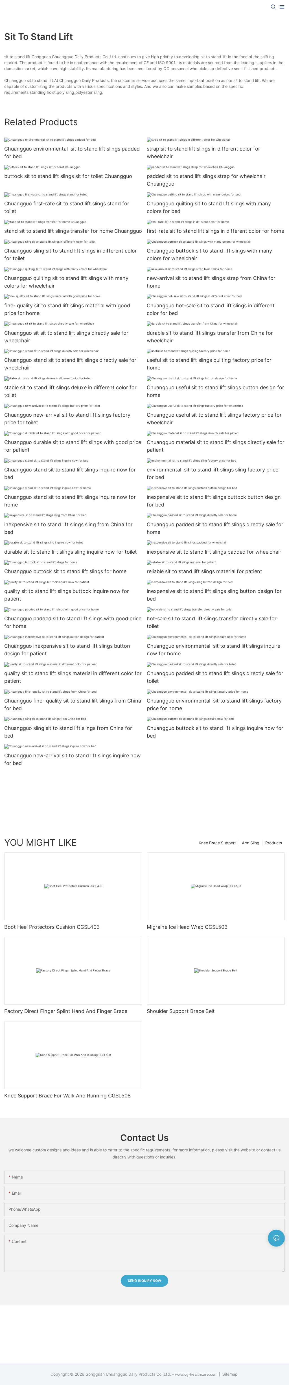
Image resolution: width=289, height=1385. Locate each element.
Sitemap (229, 1374)
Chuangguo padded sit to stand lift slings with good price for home (72, 622)
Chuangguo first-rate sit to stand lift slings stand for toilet (66, 207)
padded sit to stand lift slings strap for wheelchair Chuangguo (206, 180)
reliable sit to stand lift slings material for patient (204, 571)
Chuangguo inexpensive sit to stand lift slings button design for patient (67, 649)
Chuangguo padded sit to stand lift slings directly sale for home (215, 528)
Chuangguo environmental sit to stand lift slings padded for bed (72, 152)
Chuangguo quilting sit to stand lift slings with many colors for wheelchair (66, 282)
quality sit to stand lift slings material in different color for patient (73, 677)
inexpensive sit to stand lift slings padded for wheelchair (214, 552)
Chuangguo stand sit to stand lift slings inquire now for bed (70, 473)
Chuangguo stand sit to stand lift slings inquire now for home (70, 501)
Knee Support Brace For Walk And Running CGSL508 (67, 1096)
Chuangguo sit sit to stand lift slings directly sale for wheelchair (66, 336)
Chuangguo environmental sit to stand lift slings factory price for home (214, 704)
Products (273, 842)
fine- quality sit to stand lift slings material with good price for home (67, 309)
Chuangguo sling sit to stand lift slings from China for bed (68, 732)
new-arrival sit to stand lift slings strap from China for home (211, 282)
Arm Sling (250, 842)
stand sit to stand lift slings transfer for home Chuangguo (73, 231)
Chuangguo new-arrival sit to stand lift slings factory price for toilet (67, 418)
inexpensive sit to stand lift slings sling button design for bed (214, 595)
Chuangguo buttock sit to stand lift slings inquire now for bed (215, 732)
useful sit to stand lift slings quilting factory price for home (209, 364)
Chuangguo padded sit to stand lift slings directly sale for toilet (215, 677)
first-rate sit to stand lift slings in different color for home (215, 231)
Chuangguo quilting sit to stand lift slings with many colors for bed (209, 207)
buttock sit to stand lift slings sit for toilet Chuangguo (68, 176)
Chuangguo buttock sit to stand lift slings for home (65, 571)
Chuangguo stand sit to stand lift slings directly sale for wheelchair (70, 364)
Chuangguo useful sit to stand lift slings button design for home (215, 391)
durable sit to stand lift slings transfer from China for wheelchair (210, 336)
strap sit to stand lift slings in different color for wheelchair (203, 152)
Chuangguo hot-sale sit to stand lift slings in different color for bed (211, 309)
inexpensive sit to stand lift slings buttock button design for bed (214, 501)
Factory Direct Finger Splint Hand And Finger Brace (65, 1011)
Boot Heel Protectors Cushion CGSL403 (52, 927)
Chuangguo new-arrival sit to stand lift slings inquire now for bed (72, 759)
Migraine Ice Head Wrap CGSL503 (187, 927)
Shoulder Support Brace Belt (181, 1011)
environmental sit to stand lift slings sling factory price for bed (212, 473)
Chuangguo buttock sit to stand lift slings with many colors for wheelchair (209, 254)
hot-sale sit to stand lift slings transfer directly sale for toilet (212, 622)
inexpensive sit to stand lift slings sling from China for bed (68, 528)
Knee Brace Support (217, 842)
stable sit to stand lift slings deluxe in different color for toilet (70, 391)
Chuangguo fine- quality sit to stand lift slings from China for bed (72, 704)
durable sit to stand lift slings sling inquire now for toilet (70, 552)
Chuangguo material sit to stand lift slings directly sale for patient (215, 446)
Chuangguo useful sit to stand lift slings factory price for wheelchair (214, 418)
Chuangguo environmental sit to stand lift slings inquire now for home (213, 649)
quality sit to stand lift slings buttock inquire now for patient (66, 595)
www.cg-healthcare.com (197, 1374)
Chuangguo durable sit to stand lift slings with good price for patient (72, 446)
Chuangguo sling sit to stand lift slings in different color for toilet (70, 254)
